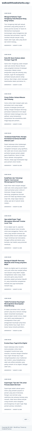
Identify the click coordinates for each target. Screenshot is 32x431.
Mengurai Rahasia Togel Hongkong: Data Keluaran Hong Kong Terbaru (15, 19)
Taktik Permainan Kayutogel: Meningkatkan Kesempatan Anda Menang (14, 304)
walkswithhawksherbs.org (15, 3)
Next (26, 419)
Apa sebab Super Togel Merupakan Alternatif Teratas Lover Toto (14, 221)
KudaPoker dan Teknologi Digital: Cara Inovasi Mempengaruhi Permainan (13, 180)
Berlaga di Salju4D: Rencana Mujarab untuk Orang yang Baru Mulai (15, 262)
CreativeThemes (6, 429)
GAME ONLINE (7, 13)
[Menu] (29, 3)
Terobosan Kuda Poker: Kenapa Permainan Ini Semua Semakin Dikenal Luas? (15, 138)
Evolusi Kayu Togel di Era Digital (15, 343)
